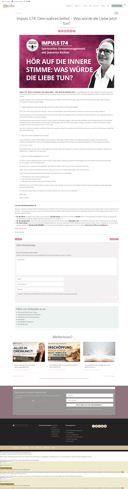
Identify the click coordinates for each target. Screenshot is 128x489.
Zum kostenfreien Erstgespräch (75, 430)
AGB (32, 447)
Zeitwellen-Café (23, 324)
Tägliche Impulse (56, 431)
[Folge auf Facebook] (59, 31)
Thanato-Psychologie (72, 439)
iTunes (35, 312)
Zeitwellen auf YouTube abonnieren (28, 317)
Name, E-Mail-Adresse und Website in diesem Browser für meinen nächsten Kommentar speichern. (48, 294)
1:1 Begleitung (70, 432)
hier (122, 488)
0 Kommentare (73, 27)
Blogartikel (55, 425)
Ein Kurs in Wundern (62, 27)
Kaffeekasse (55, 436)
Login (108, 5)
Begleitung (68, 5)
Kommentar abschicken (108, 297)
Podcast (85, 5)
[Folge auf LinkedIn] (68, 31)
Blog (90, 5)
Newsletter (21, 319)
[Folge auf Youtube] (65, 31)
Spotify (78, 216)
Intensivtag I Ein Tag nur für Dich (74, 437)
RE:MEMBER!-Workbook (25, 322)
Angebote (77, 5)
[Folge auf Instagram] (62, 31)
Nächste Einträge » (109, 376)
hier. (122, 472)
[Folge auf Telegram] (71, 31)
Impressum (16, 447)
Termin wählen (70, 441)
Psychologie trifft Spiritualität (22, 370)
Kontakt (103, 5)
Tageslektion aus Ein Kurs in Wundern (29, 314)
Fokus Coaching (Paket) (72, 434)
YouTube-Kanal (55, 216)
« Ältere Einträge (18, 376)
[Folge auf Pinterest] (74, 31)
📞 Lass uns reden (116, 5)
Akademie (46, 447)
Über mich (96, 5)
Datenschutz (25, 447)
